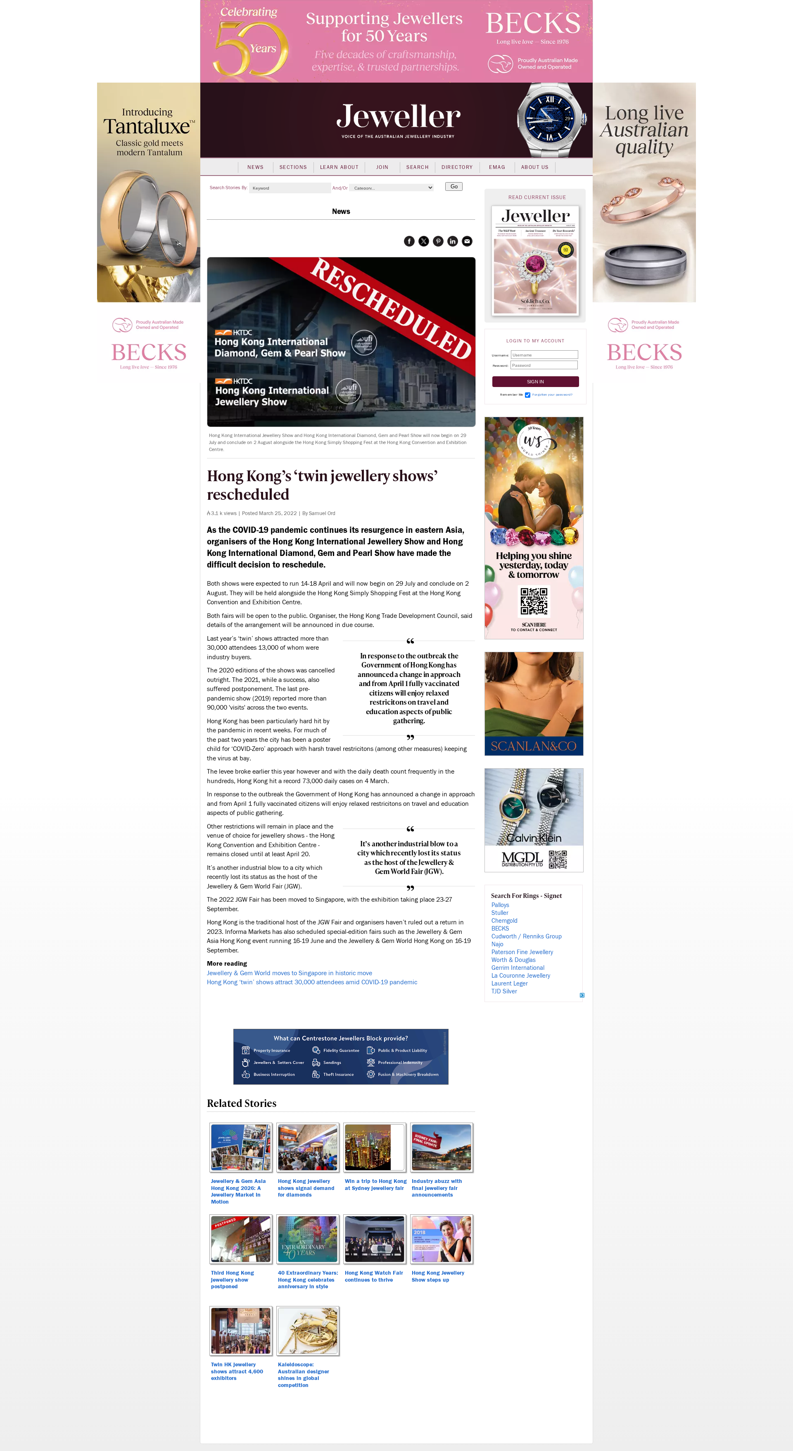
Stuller (499, 913)
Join (382, 167)
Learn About (339, 167)
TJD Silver (504, 991)
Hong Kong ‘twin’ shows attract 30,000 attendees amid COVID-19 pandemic (312, 982)
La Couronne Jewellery (520, 975)
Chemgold (504, 920)
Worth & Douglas (513, 960)
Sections (293, 167)
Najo (497, 944)
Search (417, 167)
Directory (457, 167)
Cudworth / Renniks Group (526, 936)
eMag (497, 167)
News (255, 167)
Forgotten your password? (552, 395)
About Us (535, 167)
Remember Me (511, 395)
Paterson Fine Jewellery (522, 952)
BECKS (500, 928)
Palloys (500, 905)
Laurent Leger (509, 983)
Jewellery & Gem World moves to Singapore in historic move (289, 973)
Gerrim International (517, 967)
